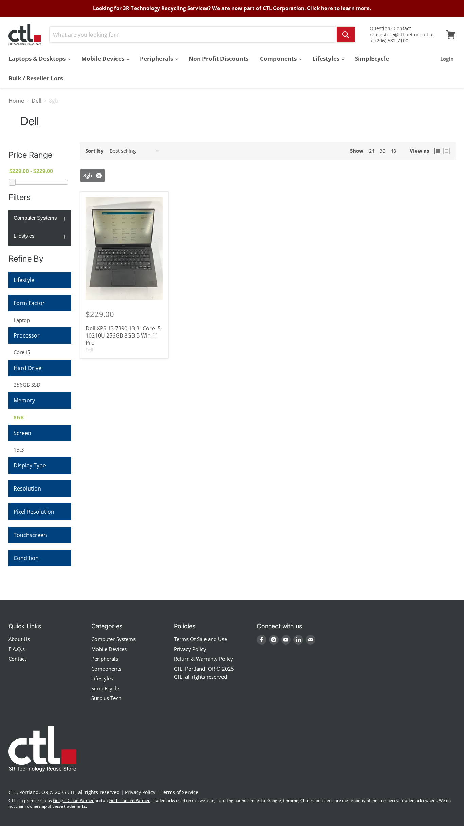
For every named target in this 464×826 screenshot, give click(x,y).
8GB (19, 417)
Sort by (94, 151)
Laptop (22, 319)
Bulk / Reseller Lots (35, 78)
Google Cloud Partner (73, 800)
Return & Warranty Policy (203, 658)
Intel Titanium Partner (129, 800)
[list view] (446, 151)
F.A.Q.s (16, 649)
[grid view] (437, 151)
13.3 (19, 449)
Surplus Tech (106, 698)
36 (382, 151)
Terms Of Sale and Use (200, 639)
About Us (19, 639)
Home (16, 101)
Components (279, 58)
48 (393, 151)
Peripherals (157, 58)
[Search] (346, 34)
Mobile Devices (103, 58)
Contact (17, 658)
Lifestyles (326, 58)
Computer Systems (35, 218)
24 (371, 151)
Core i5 (22, 352)
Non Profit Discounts (218, 58)
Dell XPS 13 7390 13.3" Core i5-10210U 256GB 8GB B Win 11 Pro (124, 335)
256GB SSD (27, 384)
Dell (36, 101)
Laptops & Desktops (37, 58)
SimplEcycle (372, 58)
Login (447, 58)
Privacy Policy (190, 649)
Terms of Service (179, 792)
